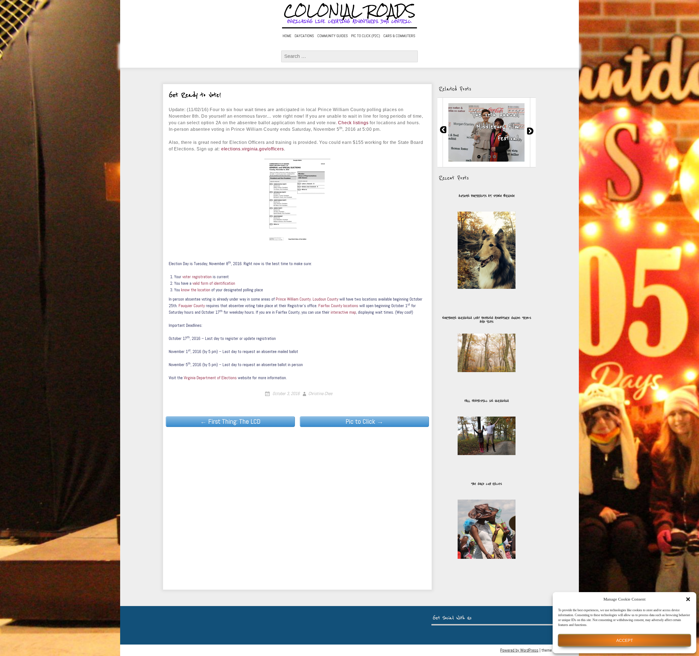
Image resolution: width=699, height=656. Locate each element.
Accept (624, 640)
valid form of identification (213, 283)
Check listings (353, 122)
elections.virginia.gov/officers (252, 149)
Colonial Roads (349, 11)
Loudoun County (325, 299)
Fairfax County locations (338, 305)
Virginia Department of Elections (210, 378)
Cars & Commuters (399, 35)
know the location (195, 290)
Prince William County (293, 299)
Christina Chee (320, 393)
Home (287, 35)
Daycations (304, 35)
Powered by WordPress (519, 650)
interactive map (343, 312)
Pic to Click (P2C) (365, 35)
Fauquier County (192, 305)
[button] (688, 599)
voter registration (197, 277)
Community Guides (332, 35)
